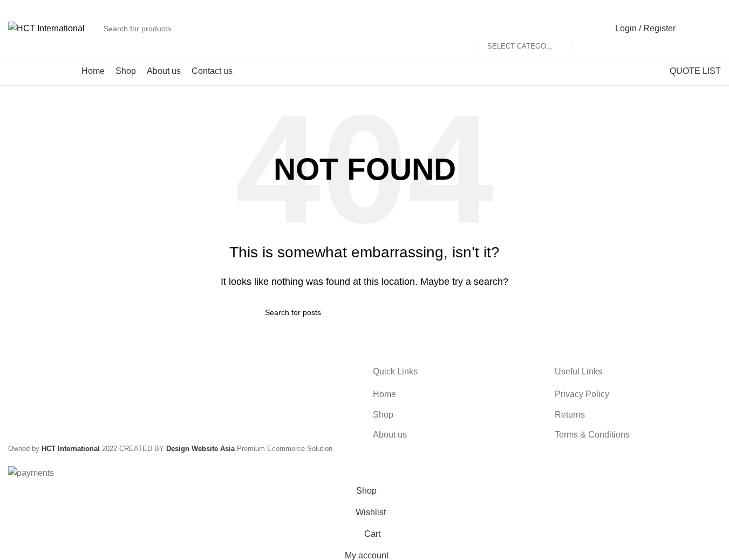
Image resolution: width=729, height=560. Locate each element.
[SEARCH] (583, 28)
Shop (383, 414)
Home (384, 394)
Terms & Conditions (592, 434)
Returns (570, 414)
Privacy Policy (582, 394)
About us (390, 434)
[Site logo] (46, 27)
